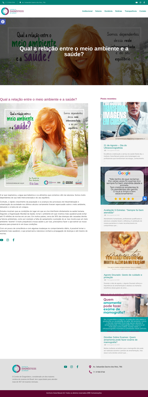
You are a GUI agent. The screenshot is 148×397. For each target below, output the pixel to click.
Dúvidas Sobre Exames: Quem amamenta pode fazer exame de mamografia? (120, 339)
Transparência (131, 11)
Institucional (87, 11)
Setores (98, 11)
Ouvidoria (108, 11)
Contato (142, 11)
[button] (3, 22)
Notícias (118, 11)
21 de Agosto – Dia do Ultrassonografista (115, 146)
